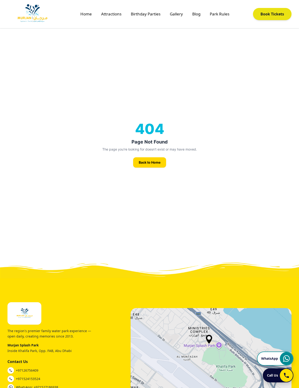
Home (86, 14)
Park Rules (219, 14)
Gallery (176, 14)
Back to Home (149, 162)
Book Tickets (272, 14)
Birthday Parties (145, 14)
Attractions (111, 14)
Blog (196, 14)
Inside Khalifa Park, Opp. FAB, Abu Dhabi (39, 350)
